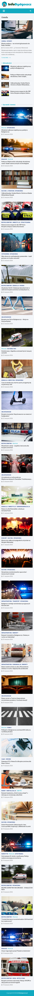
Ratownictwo (11, 348)
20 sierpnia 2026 (8, 608)
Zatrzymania (19, 854)
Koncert (4, 538)
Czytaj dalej (4, 57)
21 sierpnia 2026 (8, 513)
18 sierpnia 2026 (8, 829)
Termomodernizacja (23, 506)
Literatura (10, 191)
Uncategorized (6, 317)
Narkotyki (4, 854)
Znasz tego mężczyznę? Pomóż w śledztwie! (15, 951)
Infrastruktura (6, 601)
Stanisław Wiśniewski (21, 48)
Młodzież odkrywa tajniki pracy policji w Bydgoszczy (20, 67)
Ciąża (3, 759)
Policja (3, 127)
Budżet (3, 790)
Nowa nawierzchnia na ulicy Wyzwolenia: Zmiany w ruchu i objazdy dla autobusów (15, 667)
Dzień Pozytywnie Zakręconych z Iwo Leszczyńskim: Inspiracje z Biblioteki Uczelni (16, 825)
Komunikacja (17, 664)
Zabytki (19, 790)
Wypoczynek (21, 978)
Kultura (4, 191)
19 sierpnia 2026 (8, 765)
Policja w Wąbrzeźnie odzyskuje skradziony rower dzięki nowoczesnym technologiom (20, 76)
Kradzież (4, 159)
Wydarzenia (11, 127)
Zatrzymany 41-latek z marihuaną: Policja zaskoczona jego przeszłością (15, 857)
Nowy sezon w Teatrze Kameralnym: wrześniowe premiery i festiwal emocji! (14, 699)
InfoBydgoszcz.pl (22, 993)
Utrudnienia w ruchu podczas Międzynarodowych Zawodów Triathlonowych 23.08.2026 (16, 479)
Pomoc (9, 727)
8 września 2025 (8, 48)
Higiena (21, 285)
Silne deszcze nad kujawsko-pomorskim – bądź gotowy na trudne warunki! (16, 257)
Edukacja (16, 285)
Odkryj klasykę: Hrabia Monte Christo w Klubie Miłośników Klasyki (20, 84)
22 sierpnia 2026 (8, 134)
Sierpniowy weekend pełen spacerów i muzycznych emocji (14, 573)
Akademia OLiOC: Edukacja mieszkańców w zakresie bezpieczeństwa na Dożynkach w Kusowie (15, 289)
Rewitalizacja (11, 790)
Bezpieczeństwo (6, 222)
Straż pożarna (25, 222)
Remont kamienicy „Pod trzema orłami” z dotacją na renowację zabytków (14, 794)
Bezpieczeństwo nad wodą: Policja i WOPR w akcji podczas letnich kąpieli (16, 981)
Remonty (15, 633)
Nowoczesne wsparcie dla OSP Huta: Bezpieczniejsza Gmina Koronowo (20, 93)
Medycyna (11, 380)
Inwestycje (16, 222)
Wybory (9, 41)
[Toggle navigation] (3, 10)
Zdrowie (8, 759)
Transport (16, 601)
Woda (14, 978)
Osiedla (3, 41)
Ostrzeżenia (5, 254)
